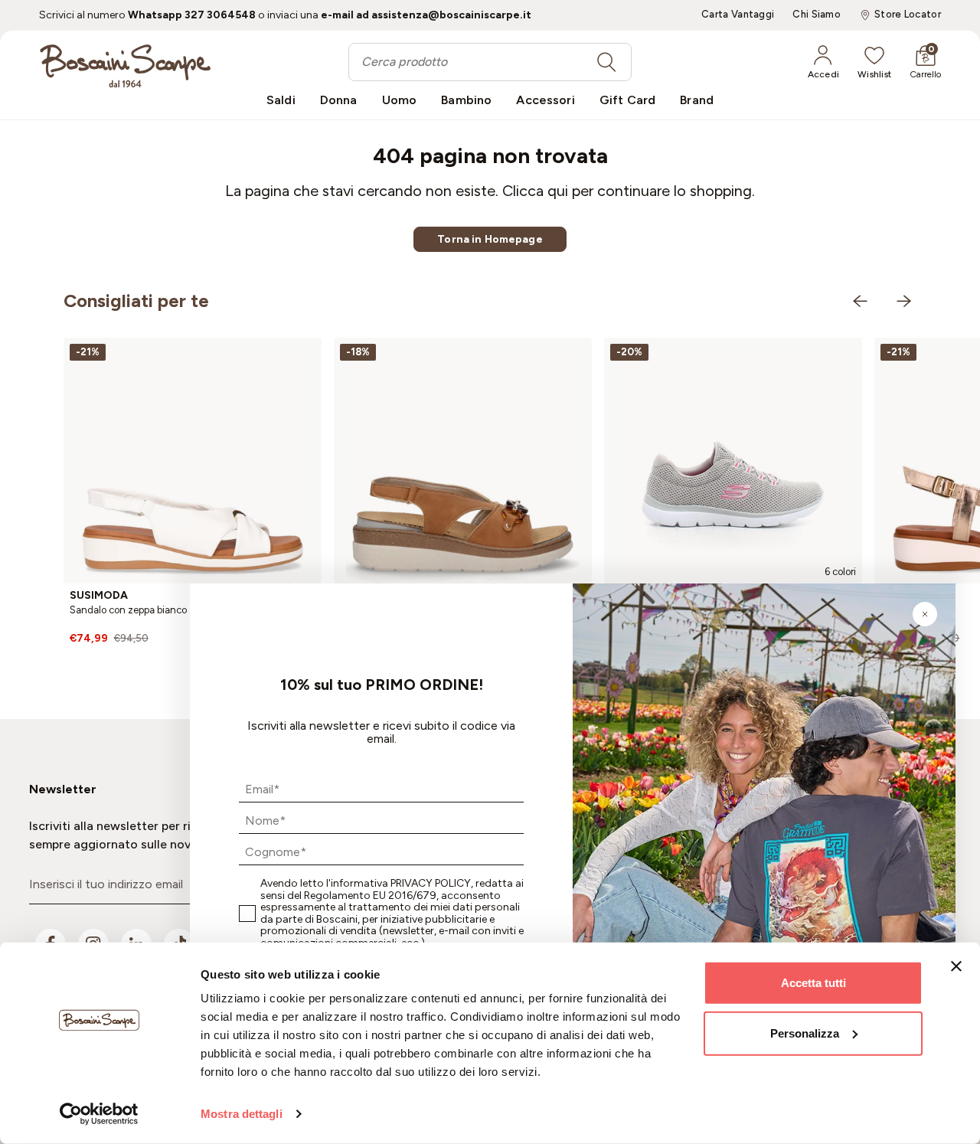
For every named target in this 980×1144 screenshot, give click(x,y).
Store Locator (907, 14)
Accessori (545, 100)
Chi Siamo (816, 14)
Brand (697, 100)
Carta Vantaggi (737, 14)
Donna (339, 100)
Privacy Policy (430, 883)
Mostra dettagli (242, 1113)
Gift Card (627, 100)
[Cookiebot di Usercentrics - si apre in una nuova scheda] (99, 1114)
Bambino (466, 100)
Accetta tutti (813, 982)
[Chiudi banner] (956, 966)
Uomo (399, 100)
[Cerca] (606, 62)
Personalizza (804, 1032)
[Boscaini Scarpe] (125, 66)
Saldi (281, 100)
